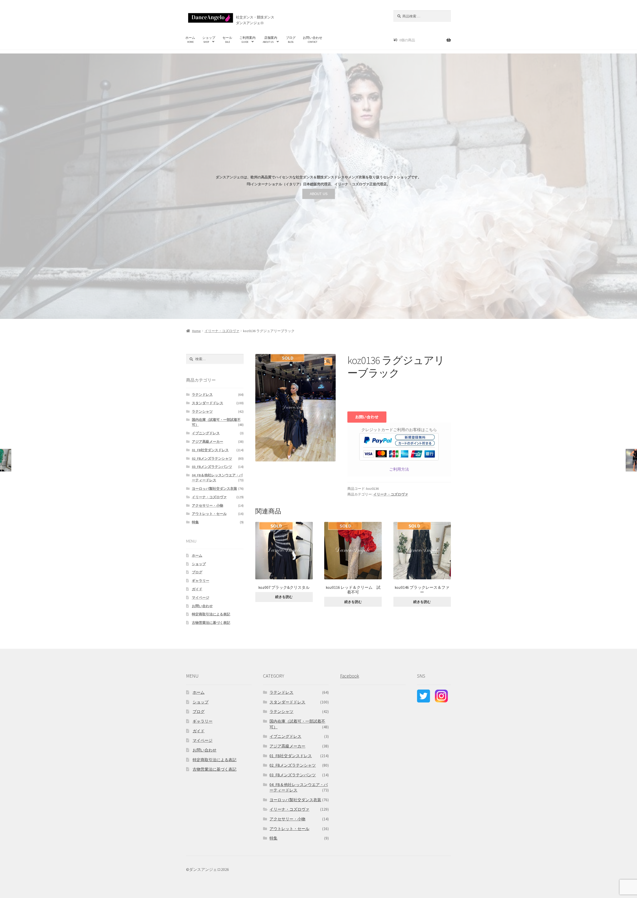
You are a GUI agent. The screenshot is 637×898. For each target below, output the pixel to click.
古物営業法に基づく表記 (211, 622)
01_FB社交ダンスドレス (210, 450)
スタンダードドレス (207, 403)
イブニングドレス (206, 433)
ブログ (291, 40)
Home (196, 331)
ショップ (208, 40)
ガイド (197, 589)
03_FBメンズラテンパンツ (212, 466)
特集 (195, 522)
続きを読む (284, 597)
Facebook (349, 676)
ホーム (190, 40)
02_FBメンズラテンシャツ (212, 458)
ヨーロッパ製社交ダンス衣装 (214, 488)
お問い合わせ (312, 40)
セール (227, 40)
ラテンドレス (202, 394)
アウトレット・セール (209, 513)
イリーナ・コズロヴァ (222, 331)
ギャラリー (200, 580)
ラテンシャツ (202, 411)
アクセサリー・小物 (207, 505)
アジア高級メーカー (207, 441)
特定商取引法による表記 (211, 614)
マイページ (200, 597)
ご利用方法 (399, 469)
